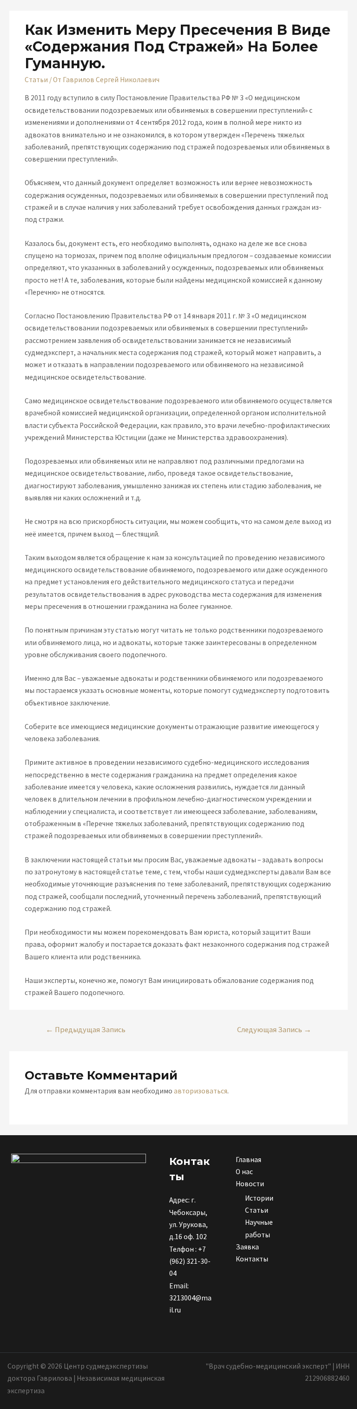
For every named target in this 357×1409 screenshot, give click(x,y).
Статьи (36, 79)
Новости (250, 1183)
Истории (259, 1198)
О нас (244, 1171)
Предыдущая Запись (86, 1029)
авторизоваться (200, 1090)
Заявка (247, 1246)
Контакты (252, 1258)
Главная (248, 1159)
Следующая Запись (274, 1029)
